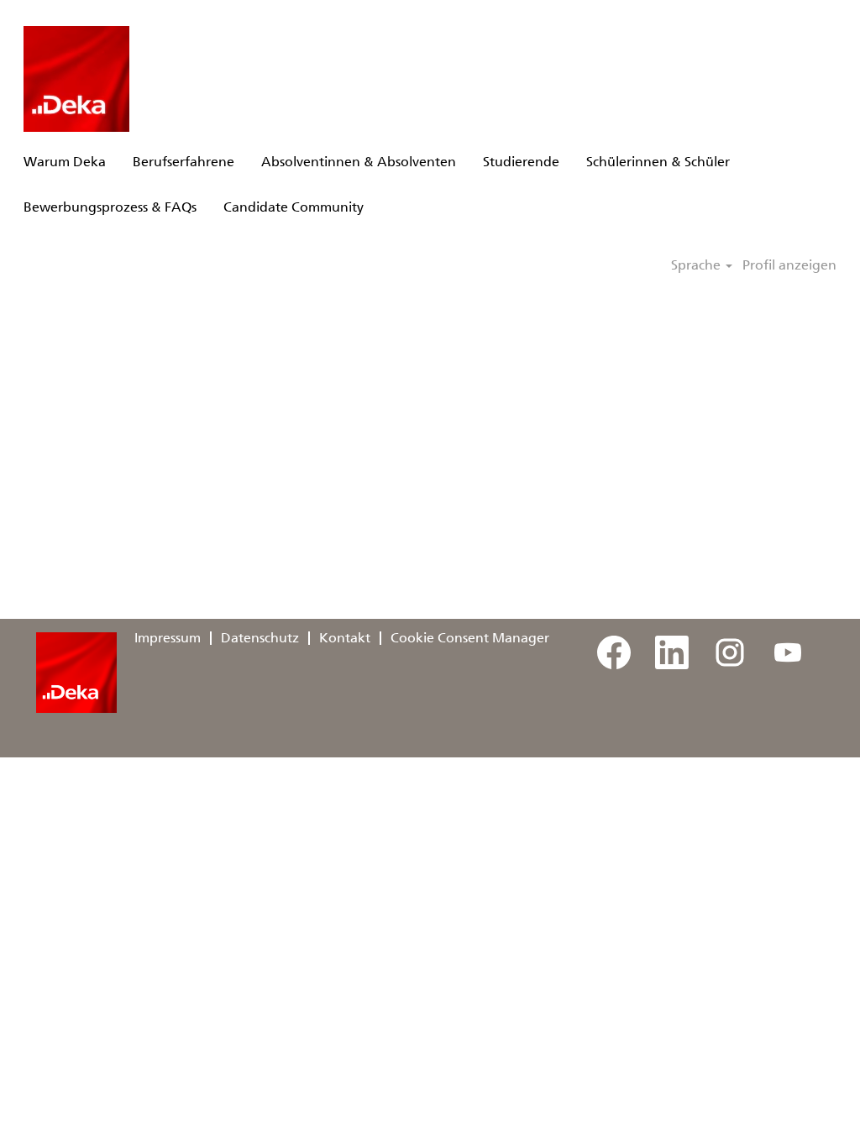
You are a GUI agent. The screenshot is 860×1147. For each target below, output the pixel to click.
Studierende (521, 162)
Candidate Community (293, 207)
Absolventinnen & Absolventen (358, 162)
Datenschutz (260, 638)
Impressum (167, 638)
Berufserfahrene (183, 162)
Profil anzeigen (789, 265)
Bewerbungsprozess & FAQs (110, 207)
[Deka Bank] (76, 79)
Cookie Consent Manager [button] (470, 638)
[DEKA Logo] (76, 672)
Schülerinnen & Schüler (658, 162)
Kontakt (344, 638)
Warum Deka (65, 162)
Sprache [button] (697, 265)
